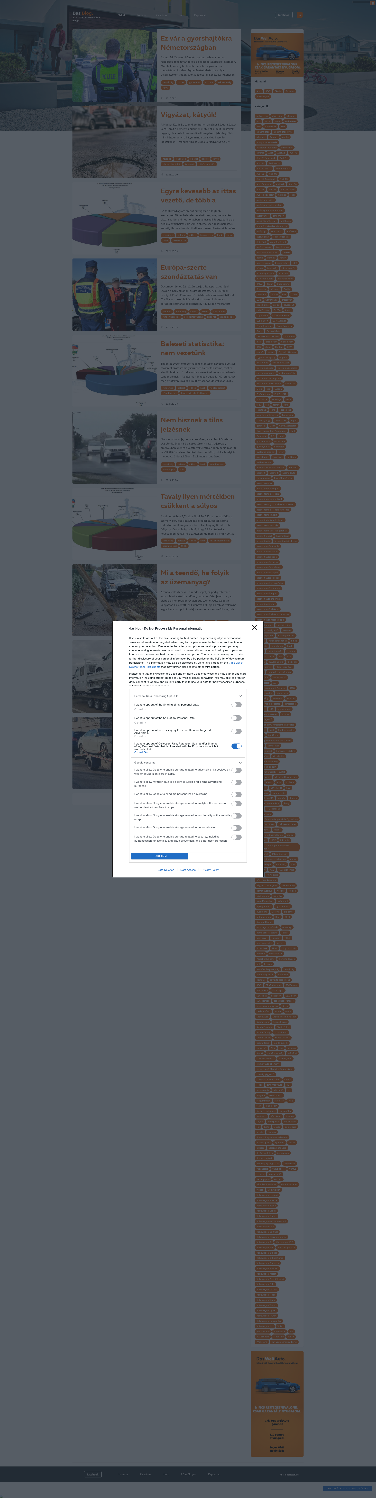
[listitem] (188, 696)
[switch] (236, 704)
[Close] (255, 628)
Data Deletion (165, 869)
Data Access (188, 869)
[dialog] (188, 749)
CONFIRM (160, 856)
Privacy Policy (210, 869)
